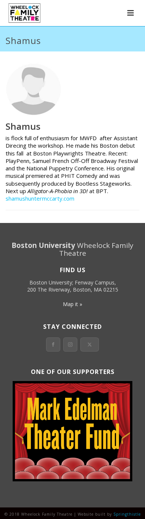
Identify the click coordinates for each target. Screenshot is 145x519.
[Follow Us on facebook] (53, 344)
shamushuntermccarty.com (40, 198)
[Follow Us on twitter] (89, 344)
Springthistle (127, 514)
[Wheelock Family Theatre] (24, 13)
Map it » (72, 304)
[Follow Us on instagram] (70, 344)
